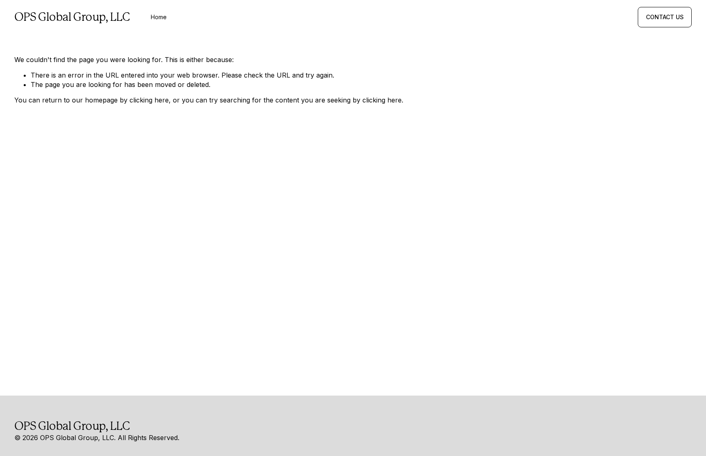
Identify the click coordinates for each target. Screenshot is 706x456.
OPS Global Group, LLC (72, 17)
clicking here (149, 100)
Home (159, 17)
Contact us (665, 17)
